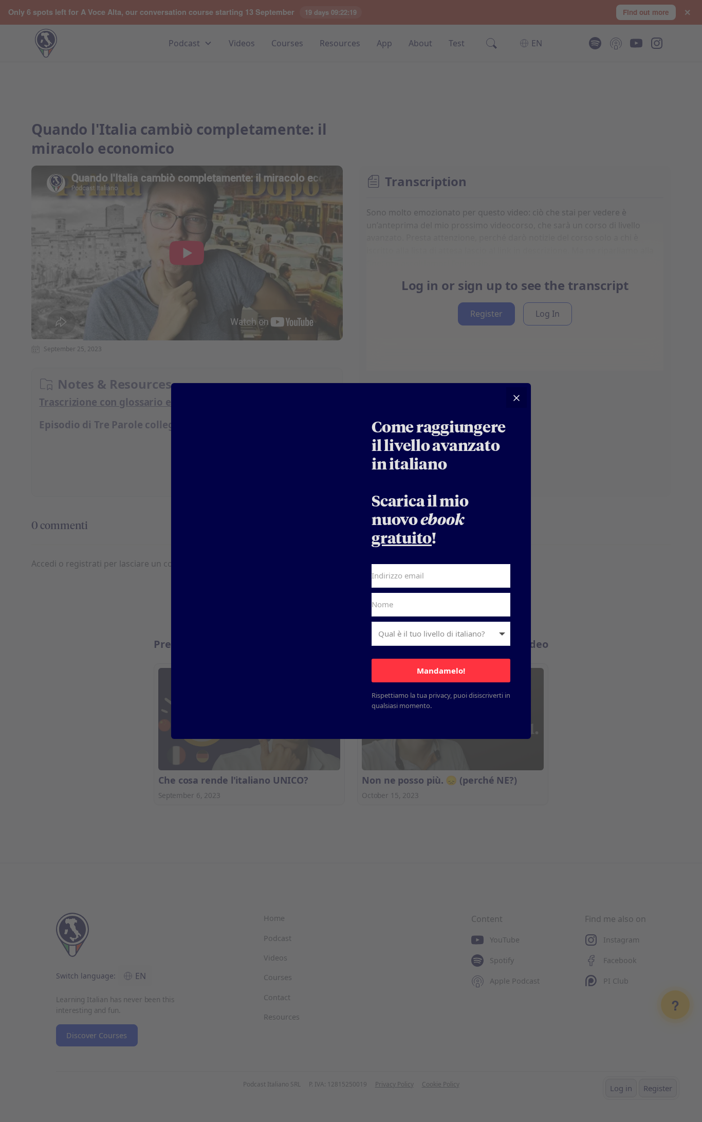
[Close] (516, 397)
